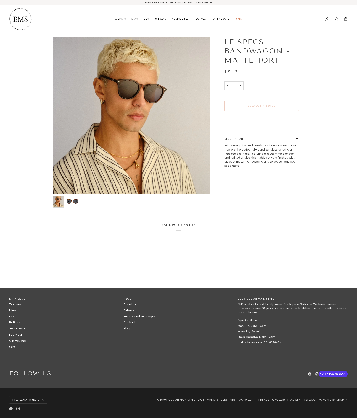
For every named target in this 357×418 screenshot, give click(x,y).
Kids (12, 316)
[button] (120, 19)
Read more (231, 166)
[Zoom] (131, 115)
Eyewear (310, 399)
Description (233, 139)
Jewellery (278, 399)
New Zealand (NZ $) (26, 399)
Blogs (127, 328)
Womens (15, 304)
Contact (129, 322)
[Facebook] (309, 374)
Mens (12, 310)
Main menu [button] (17, 299)
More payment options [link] (239, 128)
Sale (12, 347)
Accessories (17, 328)
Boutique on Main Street (178, 399)
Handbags (262, 399)
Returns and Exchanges (139, 316)
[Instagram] (317, 374)
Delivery (129, 310)
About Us (130, 304)
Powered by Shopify (333, 399)
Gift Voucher (17, 341)
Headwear (294, 399)
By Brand (15, 322)
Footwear (15, 335)
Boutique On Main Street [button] (257, 299)
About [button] (128, 299)
